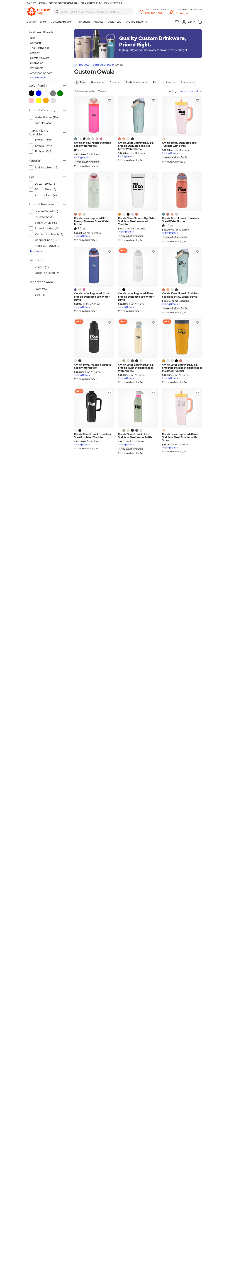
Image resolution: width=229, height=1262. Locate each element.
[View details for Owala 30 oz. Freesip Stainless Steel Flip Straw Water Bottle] (182, 267)
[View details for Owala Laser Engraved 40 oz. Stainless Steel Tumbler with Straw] (182, 407)
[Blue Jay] (75, 289)
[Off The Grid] (132, 360)
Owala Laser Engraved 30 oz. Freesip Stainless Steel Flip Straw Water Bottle (136, 146)
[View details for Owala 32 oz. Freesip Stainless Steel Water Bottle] (182, 191)
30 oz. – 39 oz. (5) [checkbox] (45, 189)
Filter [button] (82, 82)
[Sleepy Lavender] (141, 360)
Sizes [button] (168, 82)
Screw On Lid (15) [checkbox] (46, 222)
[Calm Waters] (88, 138)
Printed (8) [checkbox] (42, 267)
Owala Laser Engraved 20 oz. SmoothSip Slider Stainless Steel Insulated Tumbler (182, 368)
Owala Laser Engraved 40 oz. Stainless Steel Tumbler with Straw (180, 437)
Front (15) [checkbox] (41, 289)
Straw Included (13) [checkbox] (47, 228)
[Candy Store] (163, 138)
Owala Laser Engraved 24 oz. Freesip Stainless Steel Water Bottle (92, 296)
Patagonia (36, 68)
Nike (32, 37)
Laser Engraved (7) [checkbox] (47, 272)
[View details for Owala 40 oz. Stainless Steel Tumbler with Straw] (182, 116)
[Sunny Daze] (128, 360)
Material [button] (186, 82)
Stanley (35, 53)
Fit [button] (154, 82)
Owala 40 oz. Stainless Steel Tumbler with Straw (179, 144)
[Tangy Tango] (123, 138)
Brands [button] (95, 82)
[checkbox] (50, 140)
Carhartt (35, 42)
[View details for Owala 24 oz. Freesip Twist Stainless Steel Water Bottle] (138, 407)
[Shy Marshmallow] (79, 138)
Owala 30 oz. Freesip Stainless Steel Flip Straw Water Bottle (180, 295)
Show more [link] (36, 251)
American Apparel (41, 73)
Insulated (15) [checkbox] (43, 217)
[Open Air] (132, 214)
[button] (189, 13)
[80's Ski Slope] (163, 214)
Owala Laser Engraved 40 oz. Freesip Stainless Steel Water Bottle (136, 296)
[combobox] (93, 11)
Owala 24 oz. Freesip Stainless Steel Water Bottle (92, 144)
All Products (81, 64)
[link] (38, 11)
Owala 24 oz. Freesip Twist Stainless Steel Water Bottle (135, 436)
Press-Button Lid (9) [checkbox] (47, 245)
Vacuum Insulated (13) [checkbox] (49, 234)
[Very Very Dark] (84, 138)
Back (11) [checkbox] (40, 294)
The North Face (40, 48)
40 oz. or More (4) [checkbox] (46, 195)
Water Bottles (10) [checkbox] (46, 117)
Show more (37, 77)
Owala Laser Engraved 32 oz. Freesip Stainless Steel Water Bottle (92, 221)
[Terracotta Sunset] (119, 138)
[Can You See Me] (101, 138)
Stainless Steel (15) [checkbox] (46, 167)
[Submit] (57, 11)
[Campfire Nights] (136, 214)
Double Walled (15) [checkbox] (46, 211)
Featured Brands (102, 64)
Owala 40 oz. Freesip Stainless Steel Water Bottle (92, 366)
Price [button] (113, 82)
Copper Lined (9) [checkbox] (46, 240)
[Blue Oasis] (75, 138)
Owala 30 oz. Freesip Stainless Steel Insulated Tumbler (92, 436)
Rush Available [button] (135, 82)
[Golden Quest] (119, 214)
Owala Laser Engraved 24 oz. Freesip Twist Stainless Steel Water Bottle (136, 368)
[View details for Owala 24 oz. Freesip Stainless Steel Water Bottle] (94, 116)
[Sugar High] (97, 138)
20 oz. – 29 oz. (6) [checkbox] (45, 183)
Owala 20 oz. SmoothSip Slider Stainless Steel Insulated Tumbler (136, 221)
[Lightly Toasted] (128, 138)
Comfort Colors (39, 58)
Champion (36, 63)
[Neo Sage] (123, 360)
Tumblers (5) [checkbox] (43, 123)
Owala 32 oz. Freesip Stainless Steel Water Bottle (180, 220)
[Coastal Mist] (92, 138)
